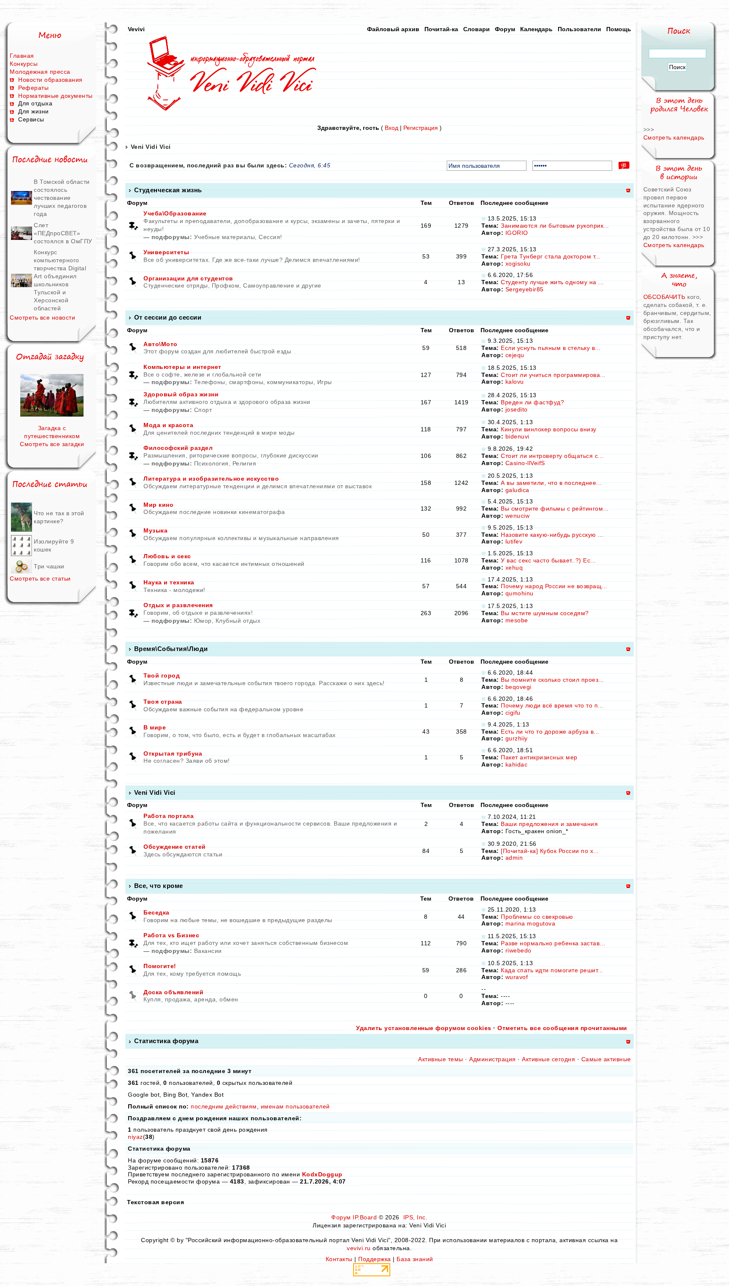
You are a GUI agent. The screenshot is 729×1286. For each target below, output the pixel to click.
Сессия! (270, 237)
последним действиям (224, 1106)
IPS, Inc (414, 1217)
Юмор (203, 620)
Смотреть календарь (674, 137)
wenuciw (517, 515)
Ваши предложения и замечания (549, 824)
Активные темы (440, 1059)
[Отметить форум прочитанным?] (133, 256)
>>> (648, 129)
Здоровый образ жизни (181, 394)
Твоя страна (162, 701)
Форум (505, 29)
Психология (211, 463)
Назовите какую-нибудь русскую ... (552, 534)
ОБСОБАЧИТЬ (665, 296)
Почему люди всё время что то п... (552, 705)
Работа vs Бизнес (171, 935)
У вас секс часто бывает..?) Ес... (548, 560)
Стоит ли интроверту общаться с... (552, 455)
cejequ (514, 355)
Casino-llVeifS (525, 463)
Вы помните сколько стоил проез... (552, 679)
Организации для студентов (188, 278)
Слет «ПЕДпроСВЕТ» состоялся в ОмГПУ (63, 233)
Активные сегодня (548, 1059)
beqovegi (518, 686)
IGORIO (516, 232)
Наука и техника (168, 582)
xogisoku (518, 263)
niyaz (135, 1136)
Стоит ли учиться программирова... (553, 374)
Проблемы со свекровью (537, 916)
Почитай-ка (441, 29)
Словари (476, 29)
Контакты (339, 1259)
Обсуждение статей (174, 846)
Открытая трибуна (172, 753)
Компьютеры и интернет (182, 366)
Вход (391, 127)
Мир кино (158, 504)
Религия (244, 463)
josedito (516, 409)
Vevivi (136, 29)
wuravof (516, 977)
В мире (154, 727)
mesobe (516, 620)
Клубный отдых (238, 620)
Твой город (161, 675)
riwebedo (518, 950)
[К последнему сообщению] (483, 218)
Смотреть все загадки (52, 444)
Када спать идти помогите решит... (552, 970)
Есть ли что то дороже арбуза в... (550, 731)
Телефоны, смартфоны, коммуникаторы (253, 382)
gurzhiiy (516, 738)
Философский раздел (178, 447)
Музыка (155, 530)
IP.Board (365, 1217)
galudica (517, 490)
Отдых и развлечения (178, 605)
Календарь (536, 29)
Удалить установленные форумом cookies (423, 1028)
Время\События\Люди (171, 648)
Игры (324, 382)
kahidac (516, 764)
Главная (22, 55)
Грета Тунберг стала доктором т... (551, 256)
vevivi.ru (359, 1248)
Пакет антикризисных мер (539, 757)
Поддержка (374, 1259)
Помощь (618, 29)
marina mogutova (530, 923)
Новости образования (50, 79)
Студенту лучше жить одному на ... (552, 282)
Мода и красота (168, 425)
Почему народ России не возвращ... (554, 586)
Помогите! (159, 966)
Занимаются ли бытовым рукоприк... (555, 225)
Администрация (492, 1059)
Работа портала (168, 815)
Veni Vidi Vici (151, 146)
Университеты (166, 252)
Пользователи (579, 29)
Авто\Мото (160, 344)
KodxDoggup (322, 1174)
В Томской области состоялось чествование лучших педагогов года (62, 197)
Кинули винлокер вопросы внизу (549, 429)
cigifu (513, 712)
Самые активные (606, 1059)
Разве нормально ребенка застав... (553, 943)
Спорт (203, 409)
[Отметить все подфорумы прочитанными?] (133, 225)
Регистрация (420, 127)
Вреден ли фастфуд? (532, 402)
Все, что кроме (158, 885)
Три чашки (49, 566)
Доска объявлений (173, 992)
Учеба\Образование (175, 213)
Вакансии (208, 950)
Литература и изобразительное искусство (211, 478)
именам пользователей (295, 1106)
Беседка (156, 912)
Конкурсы (24, 63)
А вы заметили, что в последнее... (551, 482)
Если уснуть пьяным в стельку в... (551, 347)
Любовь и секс (167, 556)
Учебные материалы (224, 237)
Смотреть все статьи (40, 578)
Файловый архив (393, 29)
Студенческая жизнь (168, 190)
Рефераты (33, 87)
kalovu (514, 381)
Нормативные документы (55, 95)
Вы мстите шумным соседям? (545, 613)
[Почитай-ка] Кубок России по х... (550, 850)
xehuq (514, 567)
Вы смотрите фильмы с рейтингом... (555, 508)
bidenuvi (517, 436)
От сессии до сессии (168, 317)
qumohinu (519, 593)
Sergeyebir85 (524, 289)
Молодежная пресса (40, 71)
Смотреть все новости (42, 317)
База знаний (415, 1259)
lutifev (514, 541)
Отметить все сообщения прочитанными (562, 1028)
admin (514, 857)
